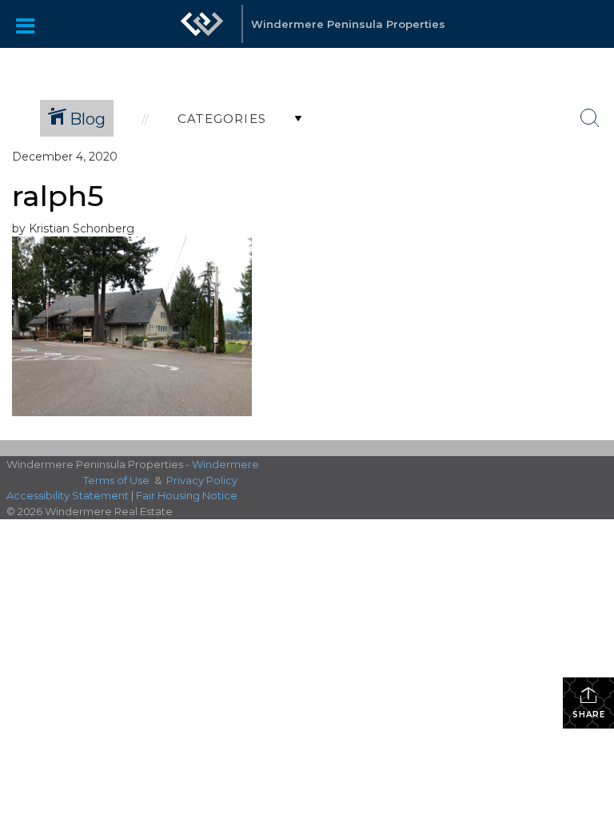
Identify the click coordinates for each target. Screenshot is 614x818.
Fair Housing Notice (186, 495)
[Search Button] (590, 118)
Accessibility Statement (67, 495)
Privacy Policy (201, 480)
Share (588, 714)
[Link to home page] (202, 24)
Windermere (225, 464)
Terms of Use (116, 480)
